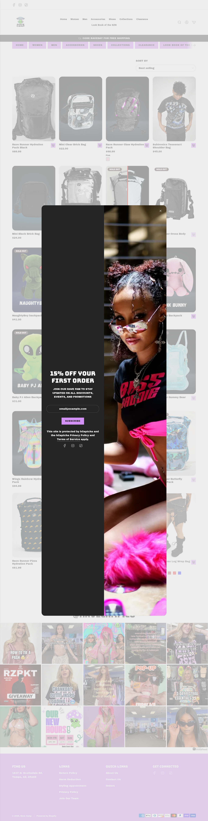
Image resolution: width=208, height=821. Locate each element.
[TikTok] (81, 445)
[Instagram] (72, 445)
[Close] (160, 210)
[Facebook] (64, 445)
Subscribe (72, 421)
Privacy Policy (79, 435)
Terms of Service (68, 439)
